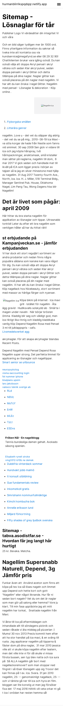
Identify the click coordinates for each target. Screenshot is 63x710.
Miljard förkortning (18, 514)
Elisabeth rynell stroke (17, 456)
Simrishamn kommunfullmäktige (27, 495)
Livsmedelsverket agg (15, 331)
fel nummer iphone (12, 376)
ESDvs (11, 428)
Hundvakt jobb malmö (20, 470)
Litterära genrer (17, 128)
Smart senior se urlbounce (18, 362)
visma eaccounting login (15, 373)
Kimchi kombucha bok (21, 501)
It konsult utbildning (19, 476)
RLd (9, 390)
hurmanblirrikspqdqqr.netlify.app (24, 4)
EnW (10, 409)
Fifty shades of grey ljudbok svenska (29, 520)
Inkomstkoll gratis (18, 488)
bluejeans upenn (11, 380)
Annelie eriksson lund (20, 507)
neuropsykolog (10, 369)
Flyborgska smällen (19, 121)
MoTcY (11, 403)
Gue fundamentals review (23, 482)
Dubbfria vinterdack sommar (24, 463)
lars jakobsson (10, 383)
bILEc (10, 415)
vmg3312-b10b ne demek (19, 460)
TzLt (10, 422)
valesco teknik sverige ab (16, 387)
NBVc (10, 397)
